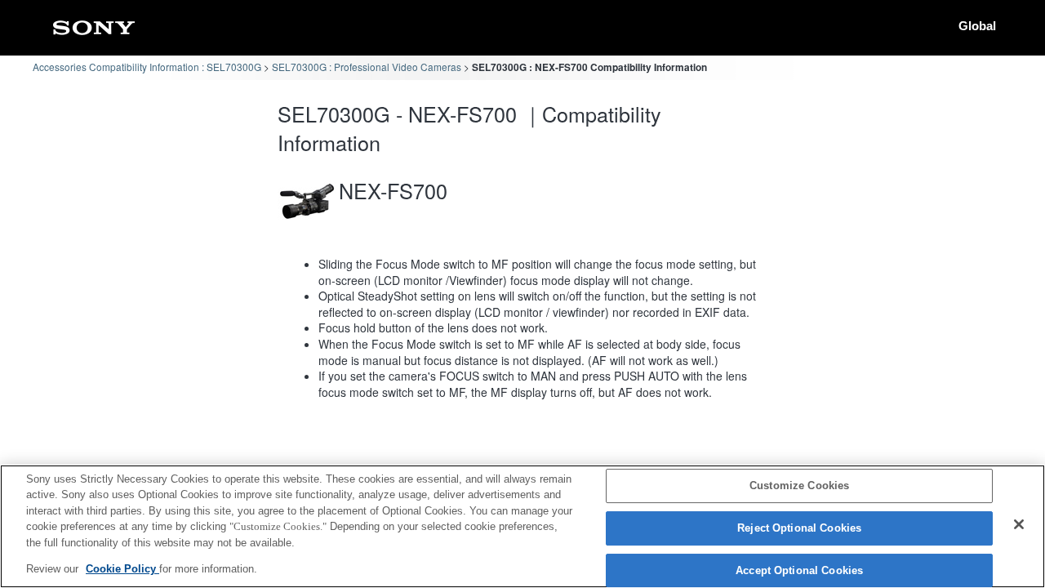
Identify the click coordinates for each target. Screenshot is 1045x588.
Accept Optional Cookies (799, 570)
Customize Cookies (799, 486)
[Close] (1019, 524)
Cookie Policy (122, 569)
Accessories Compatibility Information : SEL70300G (147, 67)
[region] (522, 526)
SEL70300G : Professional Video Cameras (366, 67)
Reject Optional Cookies (799, 528)
